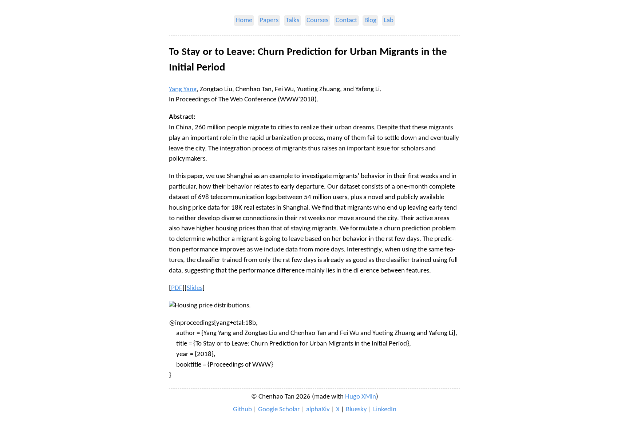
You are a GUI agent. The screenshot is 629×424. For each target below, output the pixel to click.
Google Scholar (279, 409)
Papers (269, 20)
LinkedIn (384, 409)
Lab (388, 20)
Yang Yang (183, 89)
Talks (292, 20)
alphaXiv (318, 409)
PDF (176, 288)
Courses (317, 20)
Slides (194, 288)
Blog (370, 20)
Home (244, 20)
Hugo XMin (360, 396)
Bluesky (356, 409)
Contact (346, 20)
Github (242, 409)
